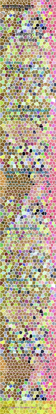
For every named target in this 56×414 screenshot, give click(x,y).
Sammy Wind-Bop (21, 228)
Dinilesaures (17, 280)
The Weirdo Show (14, 12)
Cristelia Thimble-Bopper (27, 110)
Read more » (13, 153)
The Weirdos (20, 72)
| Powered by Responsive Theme (22, 407)
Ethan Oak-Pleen (20, 342)
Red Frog (14, 63)
